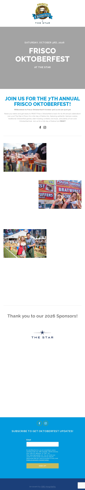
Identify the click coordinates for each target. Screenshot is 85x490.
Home (9, 25)
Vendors (77, 25)
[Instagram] (44, 127)
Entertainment (37, 25)
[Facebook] (40, 127)
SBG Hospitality (48, 487)
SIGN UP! (42, 466)
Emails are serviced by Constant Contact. (37, 460)
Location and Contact (44, 29)
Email (28, 440)
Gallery (66, 25)
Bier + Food (20, 25)
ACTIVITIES (53, 25)
